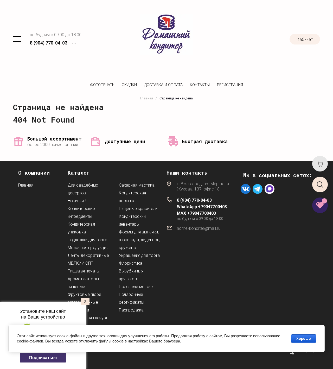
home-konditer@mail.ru (198, 228)
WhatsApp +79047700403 (202, 206)
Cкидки (129, 84)
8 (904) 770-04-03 (48, 43)
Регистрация (230, 84)
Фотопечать (102, 84)
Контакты (200, 84)
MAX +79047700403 (196, 213)
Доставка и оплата (163, 84)
